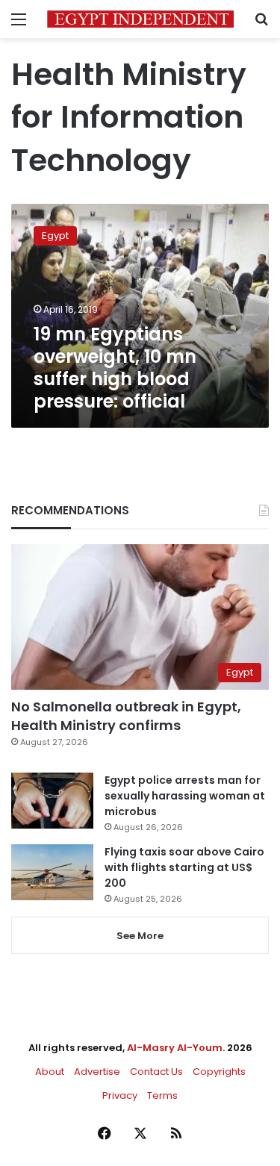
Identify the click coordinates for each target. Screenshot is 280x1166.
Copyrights (219, 1071)
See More (140, 936)
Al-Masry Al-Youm (175, 1048)
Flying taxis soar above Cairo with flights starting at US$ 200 (184, 867)
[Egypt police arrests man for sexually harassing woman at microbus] (52, 801)
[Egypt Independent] (140, 19)
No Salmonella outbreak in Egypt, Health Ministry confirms (126, 716)
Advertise (97, 1071)
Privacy (119, 1095)
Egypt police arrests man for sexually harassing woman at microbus (185, 796)
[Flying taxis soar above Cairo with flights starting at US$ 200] (52, 872)
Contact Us (156, 1071)
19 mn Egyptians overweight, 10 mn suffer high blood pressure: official (115, 368)
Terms (162, 1095)
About (49, 1071)
